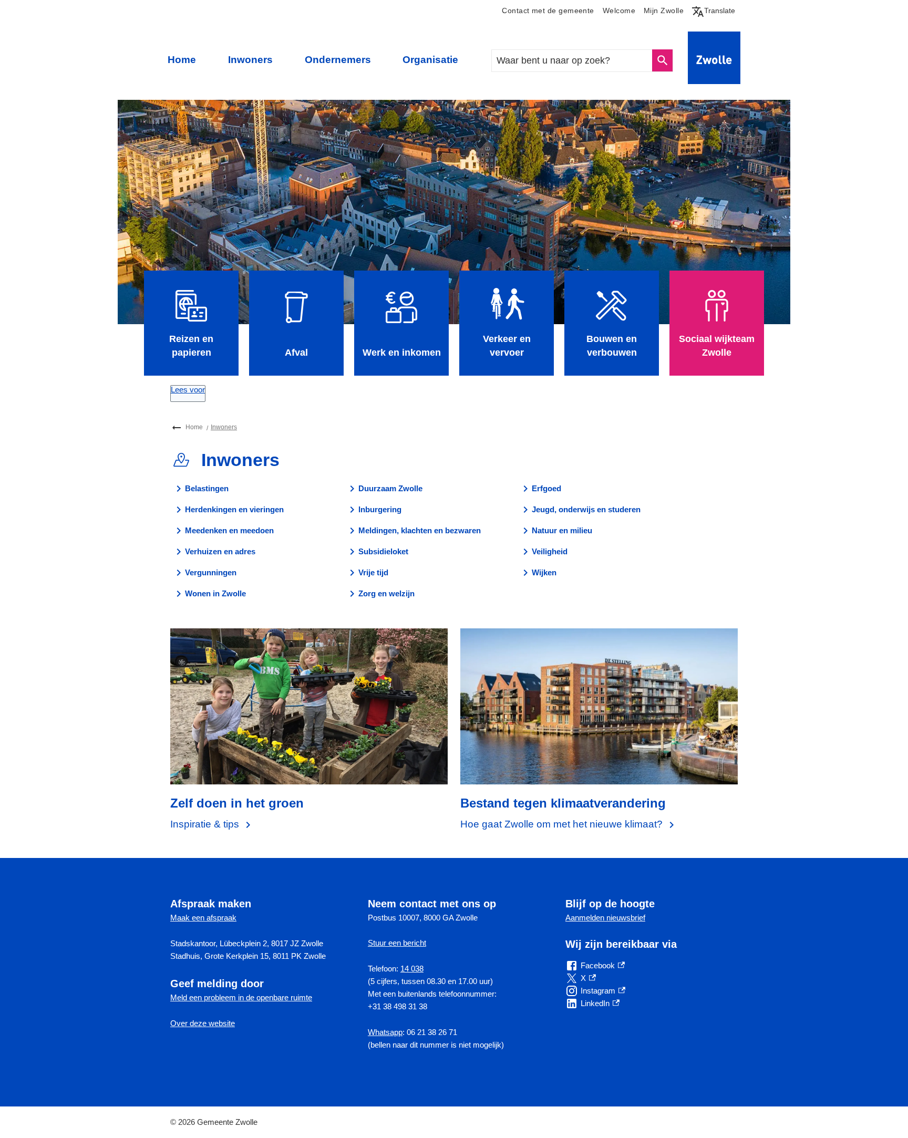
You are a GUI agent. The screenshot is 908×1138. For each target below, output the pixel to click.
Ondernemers (338, 59)
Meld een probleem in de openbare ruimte (241, 997)
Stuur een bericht (397, 942)
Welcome (619, 11)
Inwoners (250, 59)
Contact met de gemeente (548, 11)
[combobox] (572, 60)
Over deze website (202, 1023)
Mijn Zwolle (664, 11)
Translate (715, 10)
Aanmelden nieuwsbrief (605, 917)
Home (182, 59)
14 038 (412, 968)
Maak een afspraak (203, 917)
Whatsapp (385, 1032)
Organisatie (430, 59)
